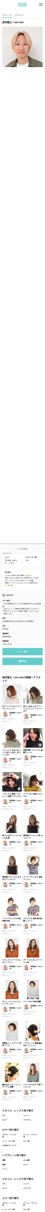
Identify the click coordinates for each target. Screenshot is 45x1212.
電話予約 (22, 689)
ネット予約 (22, 679)
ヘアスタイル (18, 15)
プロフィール (7, 15)
